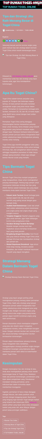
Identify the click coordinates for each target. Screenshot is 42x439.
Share (25, 41)
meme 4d (33, 402)
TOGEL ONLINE (29, 30)
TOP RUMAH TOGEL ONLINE (19, 6)
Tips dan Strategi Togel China (14, 428)
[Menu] (38, 4)
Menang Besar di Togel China (14, 424)
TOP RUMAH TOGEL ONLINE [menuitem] (22, 76)
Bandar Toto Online (10, 420)
